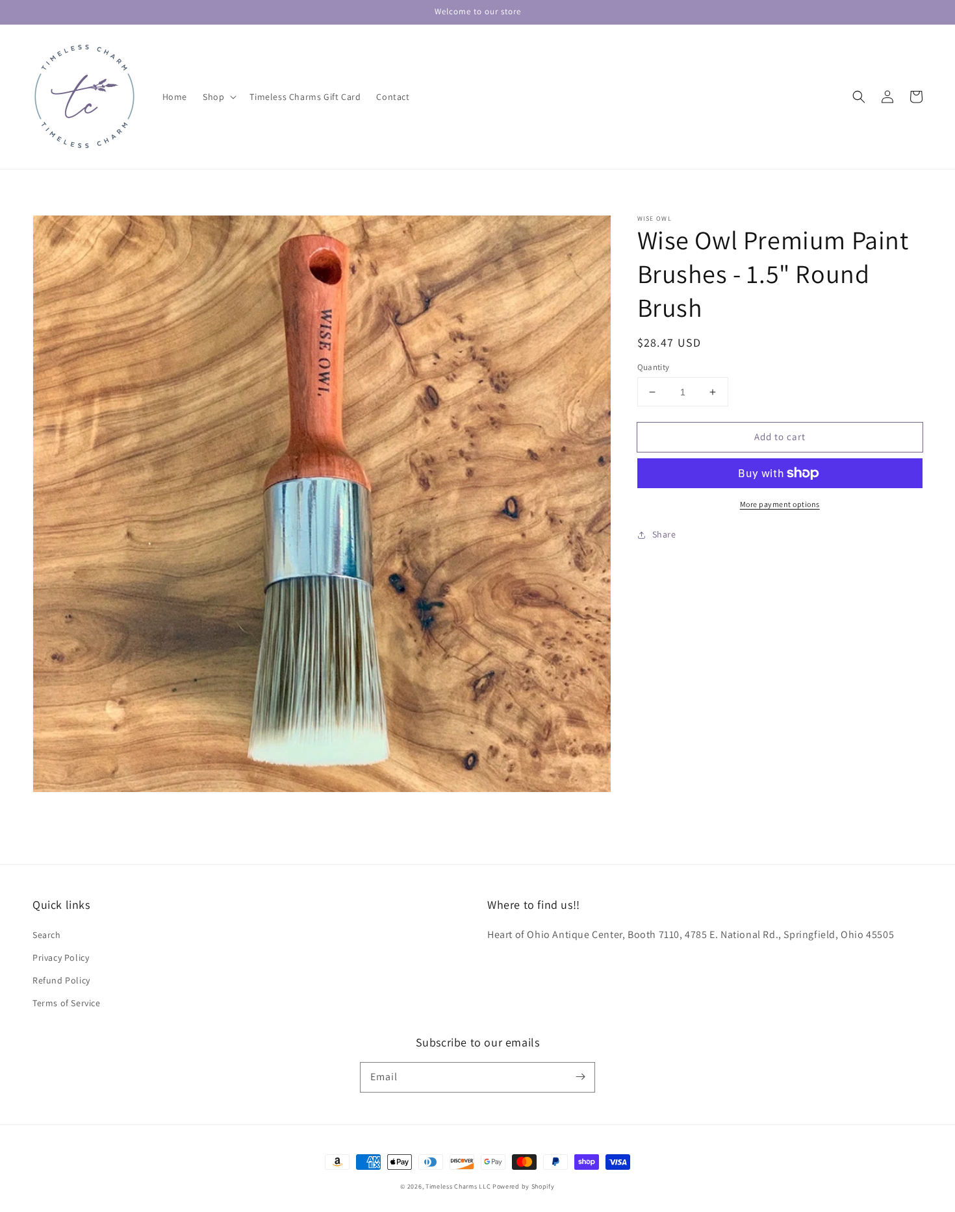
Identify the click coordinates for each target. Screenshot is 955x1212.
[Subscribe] (580, 1077)
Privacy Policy (60, 957)
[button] (218, 96)
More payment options (780, 504)
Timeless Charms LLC (458, 1186)
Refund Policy (61, 980)
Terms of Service (66, 1003)
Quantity (653, 367)
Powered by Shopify (523, 1186)
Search (46, 935)
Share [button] (664, 534)
